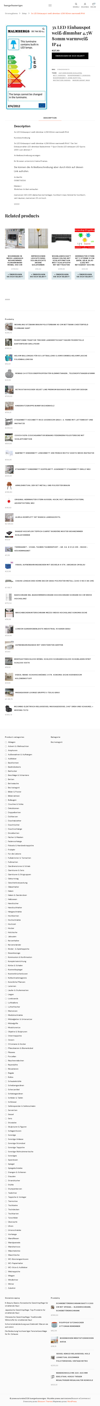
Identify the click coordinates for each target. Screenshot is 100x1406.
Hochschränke (14, 920)
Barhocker (12, 771)
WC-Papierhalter (15, 1263)
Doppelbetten (14, 812)
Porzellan (12, 1056)
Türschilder (13, 1217)
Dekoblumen (13, 808)
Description (50, 118)
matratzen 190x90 (61, 80)
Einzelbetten (13, 833)
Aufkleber (12, 758)
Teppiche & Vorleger (17, 1197)
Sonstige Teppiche (16, 1147)
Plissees (11, 1052)
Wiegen (11, 1275)
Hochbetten (13, 916)
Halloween (12, 899)
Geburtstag (13, 878)
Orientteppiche (15, 1035)
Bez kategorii (14, 787)
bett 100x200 (59, 75)
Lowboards (13, 998)
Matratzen (12, 1011)
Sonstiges (12, 1155)
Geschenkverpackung (17, 882)
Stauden (12, 1176)
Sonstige (12, 1135)
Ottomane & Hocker (17, 1044)
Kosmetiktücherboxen (18, 973)
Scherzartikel (14, 1089)
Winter (11, 1284)
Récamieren (13, 1069)
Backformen (13, 763)
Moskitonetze (14, 1027)
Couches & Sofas (15, 804)
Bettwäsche (13, 783)
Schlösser (12, 1102)
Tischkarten (13, 1213)
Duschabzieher (14, 820)
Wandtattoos (14, 1246)
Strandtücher (14, 1180)
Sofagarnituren (14, 1131)
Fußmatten (13, 862)
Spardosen (13, 1160)
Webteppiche (14, 1271)
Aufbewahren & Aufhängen (20, 754)
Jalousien (12, 936)
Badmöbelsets (14, 767)
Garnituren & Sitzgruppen (19, 874)
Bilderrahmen (14, 796)
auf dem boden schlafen (70, 73)
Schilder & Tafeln (15, 1098)
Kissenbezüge (14, 953)
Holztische (12, 932)
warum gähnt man (81, 80)
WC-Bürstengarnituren (18, 1259)
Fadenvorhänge (15, 841)
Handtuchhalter (15, 907)
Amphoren (12, 750)
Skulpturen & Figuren (17, 1126)
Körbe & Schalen (15, 965)
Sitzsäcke (12, 1122)
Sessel (11, 1114)
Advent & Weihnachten (18, 746)
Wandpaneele (14, 1242)
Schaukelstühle (14, 1081)
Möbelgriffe (13, 1023)
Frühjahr (11, 849)
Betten (11, 779)
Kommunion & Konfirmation (20, 957)
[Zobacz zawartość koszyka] (93, 4)
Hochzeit (12, 924)
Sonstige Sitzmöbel (16, 1143)
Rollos (10, 1077)
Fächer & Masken (15, 837)
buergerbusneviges (13, 5)
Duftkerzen (13, 816)
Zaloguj (85, 7)
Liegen (11, 994)
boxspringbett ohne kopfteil (67, 78)
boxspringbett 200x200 (79, 75)
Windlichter (13, 1280)
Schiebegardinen (15, 1093)
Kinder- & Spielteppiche (18, 949)
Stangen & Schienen (17, 1172)
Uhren (10, 1226)
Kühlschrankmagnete (17, 978)
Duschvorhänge (15, 829)
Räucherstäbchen (16, 1060)
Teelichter (12, 1193)
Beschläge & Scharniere (18, 775)
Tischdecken (13, 1209)
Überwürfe (12, 1222)
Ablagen (11, 742)
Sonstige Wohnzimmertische (20, 1151)
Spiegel (11, 1164)
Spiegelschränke (15, 1168)
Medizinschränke (15, 1015)
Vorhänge (12, 1234)
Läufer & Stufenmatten (18, 990)
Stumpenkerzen (15, 1189)
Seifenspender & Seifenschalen (21, 1106)
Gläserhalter (13, 887)
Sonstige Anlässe (15, 1139)
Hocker (11, 928)
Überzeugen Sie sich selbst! (70, 56)
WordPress (72, 1401)
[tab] (50, 118)
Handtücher (13, 903)
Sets (10, 1118)
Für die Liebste (14, 854)
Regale (11, 1073)
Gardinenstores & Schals (19, 866)
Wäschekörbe (14, 1251)
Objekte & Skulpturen (17, 1031)
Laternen (12, 986)
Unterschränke (14, 1230)
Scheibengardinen (16, 1085)
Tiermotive (13, 1201)
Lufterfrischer (14, 1007)
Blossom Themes (45, 1401)
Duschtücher (14, 825)
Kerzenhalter (13, 940)
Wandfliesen (13, 1238)
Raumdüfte (13, 1064)
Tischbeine (13, 1205)
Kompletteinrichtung (17, 961)
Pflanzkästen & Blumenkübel (20, 1048)
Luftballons (13, 1002)
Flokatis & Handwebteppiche (21, 845)
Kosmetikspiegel (15, 969)
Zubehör (12, 1288)
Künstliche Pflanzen (16, 982)
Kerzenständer (14, 944)
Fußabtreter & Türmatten (19, 858)
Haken (10, 891)
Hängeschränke (15, 911)
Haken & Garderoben (17, 895)
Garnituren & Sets (16, 870)
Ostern (11, 1040)
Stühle (11, 1184)
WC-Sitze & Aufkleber (18, 1267)
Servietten (12, 1110)
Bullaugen (12, 800)
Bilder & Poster (14, 791)
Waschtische (14, 1255)
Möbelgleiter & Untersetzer (20, 1019)
